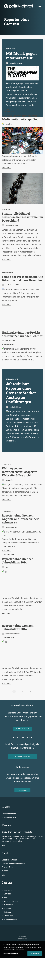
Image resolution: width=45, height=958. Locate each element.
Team (6, 897)
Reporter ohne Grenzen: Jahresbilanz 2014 (18, 560)
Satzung (7, 912)
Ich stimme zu (35, 953)
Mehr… (5, 845)
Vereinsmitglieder (11, 901)
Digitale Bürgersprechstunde (13, 863)
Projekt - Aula (7, 867)
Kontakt (22, 936)
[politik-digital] (18, 6)
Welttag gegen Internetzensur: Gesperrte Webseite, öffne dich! (19, 471)
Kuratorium (8, 905)
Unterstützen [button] (23, 728)
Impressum (22, 939)
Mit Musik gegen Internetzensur (21, 55)
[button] (39, 5)
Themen (6, 825)
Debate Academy (9, 814)
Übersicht (8, 890)
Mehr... (8, 445)
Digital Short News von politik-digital (17, 832)
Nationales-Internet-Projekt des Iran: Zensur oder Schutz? (22, 334)
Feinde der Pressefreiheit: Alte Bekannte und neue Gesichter (22, 278)
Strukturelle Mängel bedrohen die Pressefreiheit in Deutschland (22, 217)
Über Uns (7, 882)
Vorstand (7, 908)
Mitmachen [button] (23, 790)
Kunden (5, 871)
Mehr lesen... (6, 168)
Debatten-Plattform (9, 860)
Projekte (6, 852)
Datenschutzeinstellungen (10, 953)
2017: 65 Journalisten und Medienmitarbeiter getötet (20, 117)
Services (7, 894)
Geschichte (8, 916)
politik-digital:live (9, 817)
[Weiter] (42, 692)
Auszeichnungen (10, 919)
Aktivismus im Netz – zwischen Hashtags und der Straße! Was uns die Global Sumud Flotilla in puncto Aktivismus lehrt (22, 838)
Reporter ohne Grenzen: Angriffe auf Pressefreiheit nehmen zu (20, 518)
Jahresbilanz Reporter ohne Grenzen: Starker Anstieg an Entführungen (21, 392)
